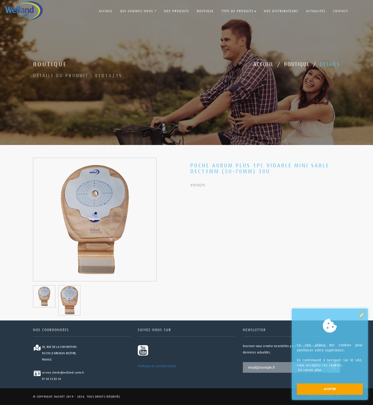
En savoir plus (310, 370)
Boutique (205, 11)
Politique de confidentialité (157, 366)
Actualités (316, 11)
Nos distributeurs (281, 11)
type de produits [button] (238, 11)
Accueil (106, 11)
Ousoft (59, 396)
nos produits (176, 11)
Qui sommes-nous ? (138, 11)
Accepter (330, 389)
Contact (340, 11)
